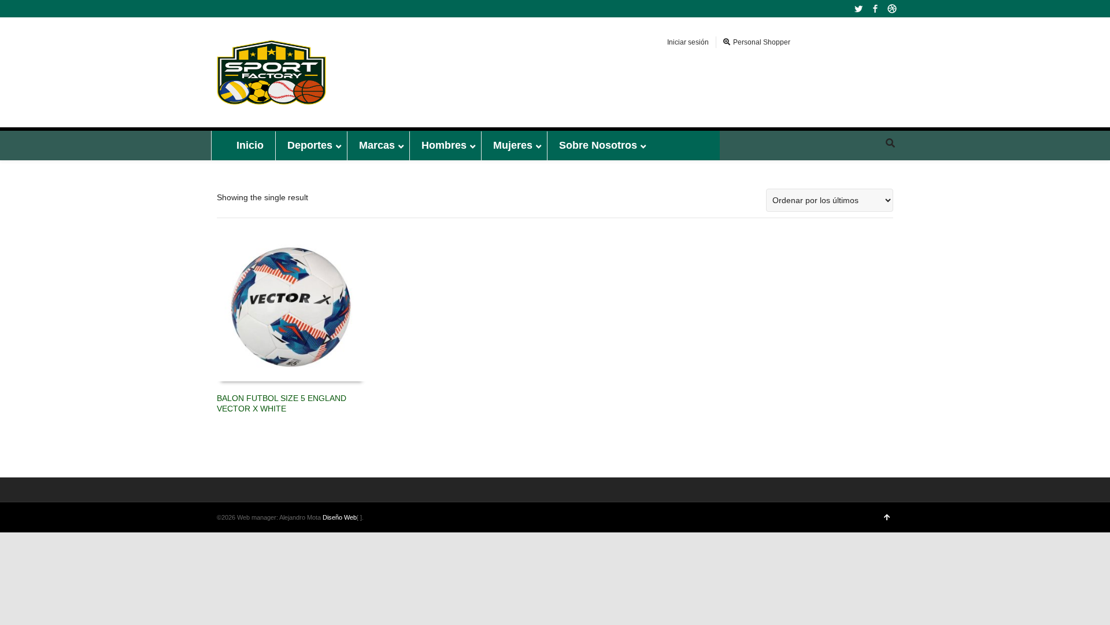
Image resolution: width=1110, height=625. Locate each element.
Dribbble (892, 9)
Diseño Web (340, 517)
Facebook (875, 9)
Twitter (858, 9)
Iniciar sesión (688, 42)
